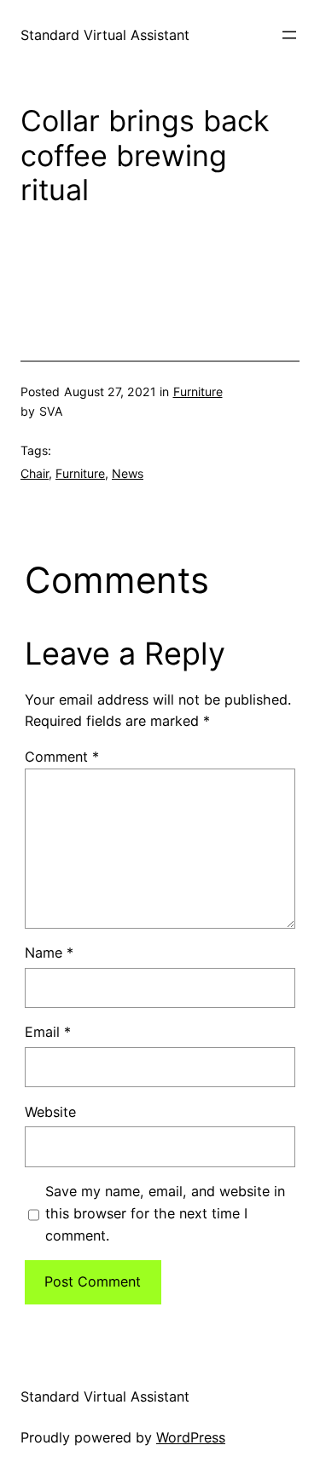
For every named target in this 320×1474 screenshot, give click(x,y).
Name (49, 952)
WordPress (190, 1437)
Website (50, 1111)
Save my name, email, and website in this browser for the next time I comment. (165, 1213)
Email (48, 1031)
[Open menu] (289, 35)
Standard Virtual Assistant (104, 34)
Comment (62, 756)
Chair (34, 473)
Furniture (198, 391)
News (127, 473)
